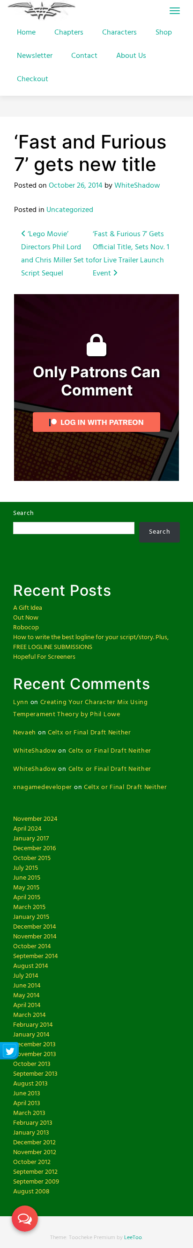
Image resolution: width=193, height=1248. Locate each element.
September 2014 (35, 956)
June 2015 (26, 878)
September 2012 (35, 1172)
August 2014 (30, 966)
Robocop (26, 627)
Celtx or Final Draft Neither (89, 732)
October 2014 (32, 946)
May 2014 (26, 995)
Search (23, 513)
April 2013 (26, 1103)
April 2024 (27, 829)
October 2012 (32, 1162)
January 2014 (31, 1034)
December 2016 (34, 848)
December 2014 (34, 927)
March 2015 (29, 907)
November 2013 (34, 1054)
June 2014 (27, 985)
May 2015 (26, 887)
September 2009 (36, 1182)
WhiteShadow (137, 186)
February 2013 (32, 1123)
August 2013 (30, 1084)
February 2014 (33, 1025)
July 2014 (25, 976)
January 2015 (31, 917)
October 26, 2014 (76, 186)
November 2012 (34, 1152)
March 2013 (29, 1113)
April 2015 (26, 897)
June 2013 (26, 1093)
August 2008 (31, 1191)
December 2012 (34, 1142)
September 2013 (35, 1074)
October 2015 (32, 858)
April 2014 (27, 1005)
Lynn (21, 702)
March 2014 (29, 1015)
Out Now (25, 618)
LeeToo (133, 1237)
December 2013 (34, 1044)
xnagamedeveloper (42, 787)
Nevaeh (24, 732)
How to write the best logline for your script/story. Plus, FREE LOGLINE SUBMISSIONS (91, 642)
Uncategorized (69, 210)
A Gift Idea (27, 608)
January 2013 (31, 1133)
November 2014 (35, 936)
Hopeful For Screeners (44, 657)
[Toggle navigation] (175, 11)
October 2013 (32, 1064)
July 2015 (25, 868)
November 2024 (35, 819)
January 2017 (31, 838)
